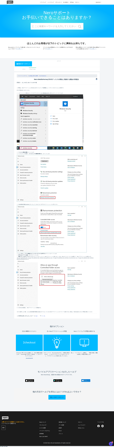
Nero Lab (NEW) (43, 436)
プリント (61, 433)
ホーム (24, 69)
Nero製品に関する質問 (33, 75)
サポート (80, 422)
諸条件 (60, 428)
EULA (60, 430)
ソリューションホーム (22, 75)
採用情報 (41, 433)
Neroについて (42, 422)
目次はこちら (81, 428)
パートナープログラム (44, 430)
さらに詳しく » (19, 48)
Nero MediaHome (42, 75)
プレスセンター (43, 425)
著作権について (62, 422)
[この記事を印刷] (96, 79)
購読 (3, 427)
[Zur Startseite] (11, 2)
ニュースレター (81, 425)
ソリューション (32, 69)
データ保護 (61, 425)
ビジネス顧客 (42, 428)
